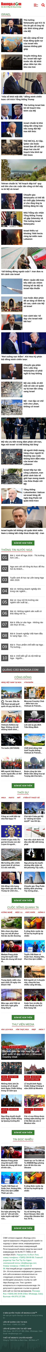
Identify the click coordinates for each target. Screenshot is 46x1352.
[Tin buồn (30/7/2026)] (11, 740)
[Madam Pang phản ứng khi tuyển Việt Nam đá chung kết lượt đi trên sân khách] (11, 946)
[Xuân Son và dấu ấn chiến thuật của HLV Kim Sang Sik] (34, 995)
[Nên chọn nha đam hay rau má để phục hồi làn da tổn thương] (11, 923)
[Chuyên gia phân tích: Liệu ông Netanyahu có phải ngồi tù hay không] (11, 371)
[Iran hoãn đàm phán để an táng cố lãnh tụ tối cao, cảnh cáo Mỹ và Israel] (11, 304)
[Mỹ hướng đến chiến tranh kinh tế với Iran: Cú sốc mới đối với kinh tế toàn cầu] (11, 854)
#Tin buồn (28, 682)
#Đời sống (14, 1109)
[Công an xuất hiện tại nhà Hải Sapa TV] (11, 808)
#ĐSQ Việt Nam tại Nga (11, 682)
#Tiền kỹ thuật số (31, 798)
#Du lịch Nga (7, 1029)
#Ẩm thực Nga (22, 1029)
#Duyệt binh (13, 1076)
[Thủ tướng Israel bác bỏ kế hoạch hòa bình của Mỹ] (11, 111)
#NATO (11, 798)
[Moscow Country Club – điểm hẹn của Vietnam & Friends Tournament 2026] (34, 693)
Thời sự (23, 792)
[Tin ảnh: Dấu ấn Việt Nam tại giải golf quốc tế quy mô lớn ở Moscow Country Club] (11, 693)
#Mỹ (18, 798)
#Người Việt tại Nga (18, 1047)
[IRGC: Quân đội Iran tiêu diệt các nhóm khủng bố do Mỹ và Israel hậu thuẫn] (11, 286)
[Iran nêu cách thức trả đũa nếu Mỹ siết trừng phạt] (34, 831)
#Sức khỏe (30, 912)
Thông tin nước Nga (16, 549)
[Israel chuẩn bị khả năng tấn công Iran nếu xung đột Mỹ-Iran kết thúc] (11, 129)
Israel (6, 14)
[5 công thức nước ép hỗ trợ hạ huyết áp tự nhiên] (34, 923)
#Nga (3, 798)
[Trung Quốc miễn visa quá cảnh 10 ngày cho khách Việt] (11, 972)
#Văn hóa (28, 1109)
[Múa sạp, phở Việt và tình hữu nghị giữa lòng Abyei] (11, 995)
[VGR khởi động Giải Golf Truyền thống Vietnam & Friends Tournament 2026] (34, 740)
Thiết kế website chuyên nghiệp (17, 1338)
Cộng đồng (23, 677)
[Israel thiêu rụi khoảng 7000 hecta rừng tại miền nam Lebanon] (11, 237)
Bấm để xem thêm (23, 543)
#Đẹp (34, 1029)
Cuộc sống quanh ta (23, 907)
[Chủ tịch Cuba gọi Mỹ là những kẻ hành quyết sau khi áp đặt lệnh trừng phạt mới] (34, 808)
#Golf (6, 1047)
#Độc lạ (18, 912)
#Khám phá (6, 1079)
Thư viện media (23, 1024)
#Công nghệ (6, 912)
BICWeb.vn (33, 1340)
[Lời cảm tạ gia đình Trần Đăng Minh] (34, 716)
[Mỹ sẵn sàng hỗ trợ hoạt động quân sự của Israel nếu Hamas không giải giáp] (11, 44)
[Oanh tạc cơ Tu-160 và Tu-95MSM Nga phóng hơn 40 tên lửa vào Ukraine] (34, 1152)
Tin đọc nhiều (23, 1139)
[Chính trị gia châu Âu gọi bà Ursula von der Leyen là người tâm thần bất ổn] (11, 831)
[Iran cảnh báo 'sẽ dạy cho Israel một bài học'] (11, 322)
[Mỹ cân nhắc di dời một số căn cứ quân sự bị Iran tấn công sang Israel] (11, 389)
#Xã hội (4, 1109)
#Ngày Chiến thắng (32, 1079)
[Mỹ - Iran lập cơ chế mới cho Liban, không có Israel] (11, 407)
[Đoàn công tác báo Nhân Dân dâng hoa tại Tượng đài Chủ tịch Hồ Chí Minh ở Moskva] (34, 763)
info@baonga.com (15, 1333)
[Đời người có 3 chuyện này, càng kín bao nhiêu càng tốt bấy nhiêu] (34, 972)
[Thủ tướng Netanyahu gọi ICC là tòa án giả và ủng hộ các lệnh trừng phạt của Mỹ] (11, 26)
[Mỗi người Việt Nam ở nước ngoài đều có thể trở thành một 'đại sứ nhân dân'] (11, 763)
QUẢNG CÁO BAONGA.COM (20, 669)
